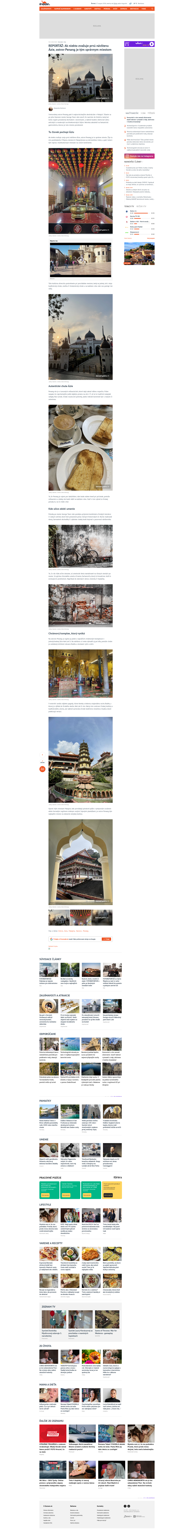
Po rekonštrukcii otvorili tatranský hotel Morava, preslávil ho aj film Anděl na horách (91, 1018)
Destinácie (134, 9)
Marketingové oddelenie (103, 1518)
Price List (72, 1520)
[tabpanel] (139, 133)
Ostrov (60, 931)
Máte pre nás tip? (101, 1520)
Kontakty (100, 1506)
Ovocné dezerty (107, 1294)
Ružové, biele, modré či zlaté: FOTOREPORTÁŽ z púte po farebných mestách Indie (90, 982)
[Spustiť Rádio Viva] (139, 43)
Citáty (40, 1375)
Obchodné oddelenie (103, 1513)
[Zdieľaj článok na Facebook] (42, 755)
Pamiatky (41, 1129)
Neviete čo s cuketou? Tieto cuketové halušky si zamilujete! (91, 1292)
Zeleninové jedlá (86, 1296)
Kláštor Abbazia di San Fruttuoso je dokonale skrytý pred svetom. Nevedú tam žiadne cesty (70, 1123)
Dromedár (60, 42)
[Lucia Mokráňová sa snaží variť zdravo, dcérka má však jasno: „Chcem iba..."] (112, 1395)
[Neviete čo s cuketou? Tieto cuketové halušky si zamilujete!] (91, 1281)
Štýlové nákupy (86, 1233)
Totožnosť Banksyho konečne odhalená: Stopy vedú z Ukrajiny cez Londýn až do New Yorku (91, 1162)
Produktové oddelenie (103, 1510)
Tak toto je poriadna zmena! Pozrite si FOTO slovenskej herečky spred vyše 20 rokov (139, 176)
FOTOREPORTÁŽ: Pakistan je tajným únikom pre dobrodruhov (48, 981)
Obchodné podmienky (76, 1515)
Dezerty (63, 1375)
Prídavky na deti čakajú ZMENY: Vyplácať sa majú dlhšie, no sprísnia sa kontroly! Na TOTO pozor (140, 183)
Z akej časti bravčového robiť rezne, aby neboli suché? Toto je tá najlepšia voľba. (90, 1266)
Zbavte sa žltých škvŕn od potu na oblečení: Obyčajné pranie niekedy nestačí (138, 191)
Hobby (83, 1375)
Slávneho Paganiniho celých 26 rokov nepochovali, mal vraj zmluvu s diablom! (68, 1162)
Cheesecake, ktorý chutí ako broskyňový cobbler (111, 1291)
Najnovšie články (133, 161)
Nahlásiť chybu (53, 946)
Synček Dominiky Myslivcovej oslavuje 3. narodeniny (52, 1333)
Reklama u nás (74, 1510)
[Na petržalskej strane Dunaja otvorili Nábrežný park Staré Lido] (112, 1006)
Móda (104, 1233)
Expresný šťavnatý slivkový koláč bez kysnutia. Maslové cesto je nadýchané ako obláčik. (48, 1266)
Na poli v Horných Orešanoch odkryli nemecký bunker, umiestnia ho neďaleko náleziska (47, 1019)
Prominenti (45, 1338)
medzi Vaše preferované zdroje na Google (74, 939)
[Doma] (126, 227)
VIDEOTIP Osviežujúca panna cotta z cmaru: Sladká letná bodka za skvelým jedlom (69, 1369)
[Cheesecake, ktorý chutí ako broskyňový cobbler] (112, 1281)
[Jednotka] (126, 222)
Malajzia (72, 931)
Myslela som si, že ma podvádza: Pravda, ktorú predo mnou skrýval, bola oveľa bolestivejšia (48, 1227)
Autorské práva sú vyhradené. (132, 1511)
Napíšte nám (46, 1520)
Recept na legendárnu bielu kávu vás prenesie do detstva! (47, 1292)
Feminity (63, 1235)
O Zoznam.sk (47, 1506)
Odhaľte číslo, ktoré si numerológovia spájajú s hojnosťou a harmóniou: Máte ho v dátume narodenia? (112, 1370)
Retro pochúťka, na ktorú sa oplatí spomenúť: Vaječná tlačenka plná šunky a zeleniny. (112, 1266)
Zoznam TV (48, 1306)
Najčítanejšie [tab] (132, 113)
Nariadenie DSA (47, 1523)
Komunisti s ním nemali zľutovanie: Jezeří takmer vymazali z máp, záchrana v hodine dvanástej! (140, 119)
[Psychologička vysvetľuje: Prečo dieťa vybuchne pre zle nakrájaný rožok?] (91, 1395)
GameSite (97, 1336)
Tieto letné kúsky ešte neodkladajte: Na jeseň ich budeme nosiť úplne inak (111, 1227)
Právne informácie (48, 1510)
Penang (85, 931)
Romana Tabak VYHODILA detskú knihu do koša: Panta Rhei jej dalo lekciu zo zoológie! (70, 1407)
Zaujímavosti (46, 9)
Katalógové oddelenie (103, 1515)
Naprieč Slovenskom (62, 9)
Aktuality (63, 1413)
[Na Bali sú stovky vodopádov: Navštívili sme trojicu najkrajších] (70, 970)
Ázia (65, 42)
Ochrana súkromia (48, 1513)
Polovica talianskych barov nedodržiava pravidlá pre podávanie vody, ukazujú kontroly (140, 134)
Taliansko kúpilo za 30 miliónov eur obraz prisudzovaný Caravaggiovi (111, 1162)
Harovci (79, 931)
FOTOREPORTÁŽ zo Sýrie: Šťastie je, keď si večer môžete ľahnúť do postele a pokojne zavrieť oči (112, 982)
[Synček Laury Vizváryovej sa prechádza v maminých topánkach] (81, 1319)
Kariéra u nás (46, 1518)
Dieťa (83, 1411)
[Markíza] (126, 211)
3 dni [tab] (143, 113)
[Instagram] (128, 1506)
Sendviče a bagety (65, 1296)
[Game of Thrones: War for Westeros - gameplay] (107, 1319)
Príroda (107, 9)
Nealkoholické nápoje (45, 1296)
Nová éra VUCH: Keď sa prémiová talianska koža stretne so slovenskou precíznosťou (90, 1227)
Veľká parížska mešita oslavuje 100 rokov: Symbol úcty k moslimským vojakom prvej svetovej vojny (90, 1125)
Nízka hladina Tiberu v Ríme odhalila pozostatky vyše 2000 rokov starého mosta (48, 1123)
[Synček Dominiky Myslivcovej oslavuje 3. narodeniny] (54, 1319)
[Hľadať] (152, 9)
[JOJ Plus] (126, 233)
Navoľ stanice (128, 238)
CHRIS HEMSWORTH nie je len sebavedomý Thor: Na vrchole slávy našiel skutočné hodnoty (48, 1369)
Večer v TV (141, 206)
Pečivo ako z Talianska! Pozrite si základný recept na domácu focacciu (70, 1292)
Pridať (107, 939)
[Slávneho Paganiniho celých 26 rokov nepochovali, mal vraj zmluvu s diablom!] (70, 1150)
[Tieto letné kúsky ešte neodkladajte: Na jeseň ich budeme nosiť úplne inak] (112, 1215)
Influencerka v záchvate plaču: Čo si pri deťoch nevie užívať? (47, 1406)
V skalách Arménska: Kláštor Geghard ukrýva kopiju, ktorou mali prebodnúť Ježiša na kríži (112, 1123)
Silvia (115, 3)
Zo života (41, 1411)
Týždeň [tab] (151, 113)
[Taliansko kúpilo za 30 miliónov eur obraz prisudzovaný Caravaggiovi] (112, 1150)
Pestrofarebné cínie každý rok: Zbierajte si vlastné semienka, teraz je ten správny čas (91, 1369)
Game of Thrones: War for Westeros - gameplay (106, 1332)
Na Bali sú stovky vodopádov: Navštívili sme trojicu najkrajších (69, 981)
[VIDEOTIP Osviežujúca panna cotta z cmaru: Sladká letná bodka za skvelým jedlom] (70, 1357)
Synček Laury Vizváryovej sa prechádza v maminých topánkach (81, 1333)
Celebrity (105, 1411)
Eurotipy (87, 9)
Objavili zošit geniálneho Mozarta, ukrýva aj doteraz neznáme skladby (48, 1161)
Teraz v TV (129, 206)
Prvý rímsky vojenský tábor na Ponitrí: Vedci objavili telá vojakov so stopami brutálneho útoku (69, 1019)
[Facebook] (125, 1506)
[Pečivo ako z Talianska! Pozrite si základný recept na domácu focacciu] (70, 1281)
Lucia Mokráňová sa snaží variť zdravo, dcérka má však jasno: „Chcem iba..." (112, 1406)
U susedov (77, 9)
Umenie (41, 1166)
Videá (144, 9)
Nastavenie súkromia (49, 1515)
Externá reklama (74, 1513)
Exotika (97, 9)
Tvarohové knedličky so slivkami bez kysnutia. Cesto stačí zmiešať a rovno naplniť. (69, 1266)
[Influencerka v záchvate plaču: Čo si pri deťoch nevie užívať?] (48, 1395)
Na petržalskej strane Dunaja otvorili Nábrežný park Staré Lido (112, 1017)
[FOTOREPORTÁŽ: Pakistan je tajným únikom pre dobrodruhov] (48, 970)
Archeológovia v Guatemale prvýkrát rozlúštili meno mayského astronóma (139, 127)
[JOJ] (126, 217)
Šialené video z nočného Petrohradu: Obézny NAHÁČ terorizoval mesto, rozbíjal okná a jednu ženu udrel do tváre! (140, 198)
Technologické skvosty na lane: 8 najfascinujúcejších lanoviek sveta (138, 149)
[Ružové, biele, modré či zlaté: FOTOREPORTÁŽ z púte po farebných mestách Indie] (91, 970)
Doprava (123, 9)
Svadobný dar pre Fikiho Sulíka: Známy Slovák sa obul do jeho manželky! (139, 169)
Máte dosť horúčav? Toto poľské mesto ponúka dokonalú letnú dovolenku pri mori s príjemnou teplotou (140, 142)
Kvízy (115, 9)
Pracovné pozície (50, 1177)
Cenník (72, 1518)
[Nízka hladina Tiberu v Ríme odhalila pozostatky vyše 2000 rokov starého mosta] (48, 1111)
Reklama (73, 1506)
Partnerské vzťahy (44, 1233)
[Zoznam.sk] (128, 1517)
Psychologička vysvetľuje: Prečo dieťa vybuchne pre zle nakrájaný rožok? (91, 1406)
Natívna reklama (74, 1523)
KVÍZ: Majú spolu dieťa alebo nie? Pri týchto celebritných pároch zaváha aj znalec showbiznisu (69, 1228)
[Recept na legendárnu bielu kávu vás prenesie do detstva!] (48, 1281)
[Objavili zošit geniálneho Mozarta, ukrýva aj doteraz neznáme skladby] (48, 1150)
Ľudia (62, 1168)
